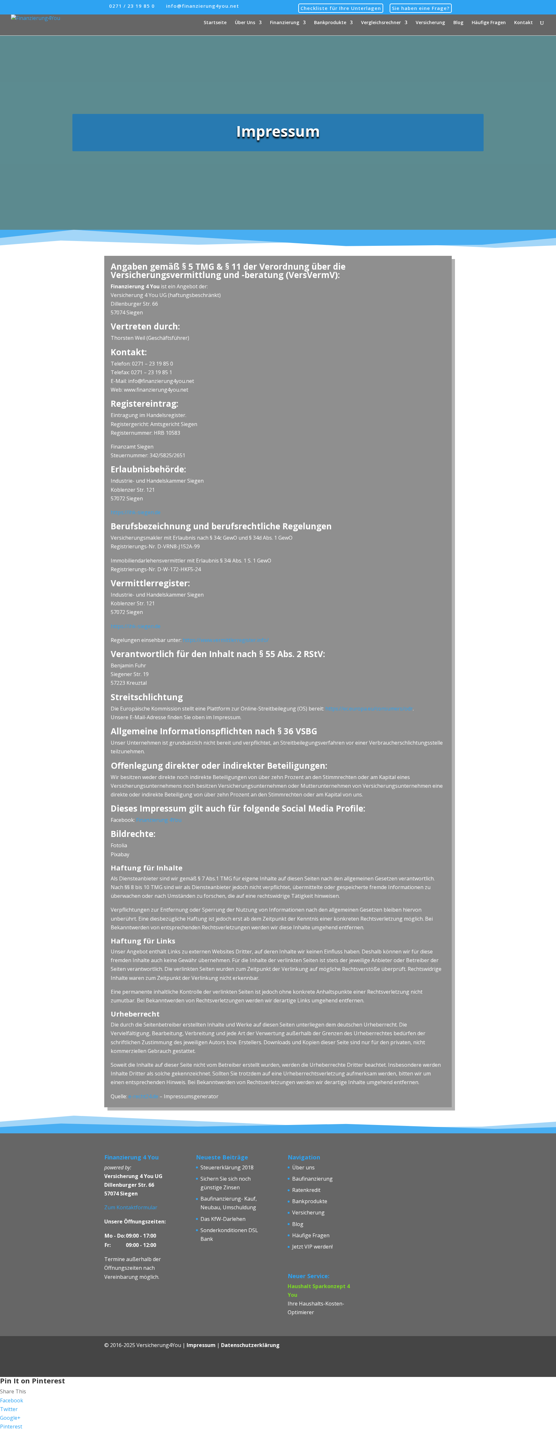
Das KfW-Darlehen (223, 1218)
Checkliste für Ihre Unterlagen (341, 8)
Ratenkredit (306, 1190)
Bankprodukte (330, 22)
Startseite (215, 22)
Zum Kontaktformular (130, 1207)
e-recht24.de (143, 1096)
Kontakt (523, 22)
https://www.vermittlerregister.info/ (226, 640)
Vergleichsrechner (381, 22)
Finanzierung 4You (158, 819)
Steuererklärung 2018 (227, 1167)
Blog (458, 22)
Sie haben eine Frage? (420, 8)
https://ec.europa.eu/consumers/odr (369, 708)
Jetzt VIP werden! (312, 1246)
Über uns (303, 1167)
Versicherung (430, 22)
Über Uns (245, 22)
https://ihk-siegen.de (136, 512)
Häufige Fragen (489, 22)
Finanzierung (284, 22)
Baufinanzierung (312, 1178)
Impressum (201, 1345)
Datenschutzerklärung (250, 1345)
